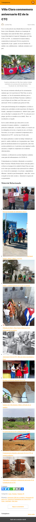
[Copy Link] (19, 490)
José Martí (8, 501)
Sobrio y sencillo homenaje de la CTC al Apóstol (16, 285)
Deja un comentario (18, 506)
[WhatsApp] (11, 490)
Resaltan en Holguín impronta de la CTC (14, 380)
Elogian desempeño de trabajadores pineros (15, 212)
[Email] (16, 490)
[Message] (14, 490)
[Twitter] (5, 490)
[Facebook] (2, 490)
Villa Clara (14, 501)
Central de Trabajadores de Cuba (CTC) (19, 499)
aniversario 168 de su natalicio (16, 497)
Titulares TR (20, 494)
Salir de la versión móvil (18, 519)
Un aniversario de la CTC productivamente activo (16, 431)
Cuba (9, 494)
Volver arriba (31, 514)
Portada (14, 494)
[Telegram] (8, 490)
